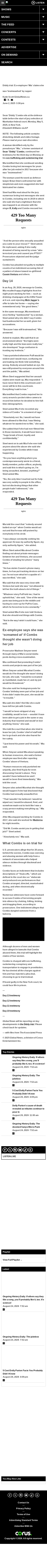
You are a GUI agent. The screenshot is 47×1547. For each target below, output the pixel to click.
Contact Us (23, 1503)
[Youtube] (20, 1149)
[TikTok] (25, 1149)
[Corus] (23, 1534)
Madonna (38, 820)
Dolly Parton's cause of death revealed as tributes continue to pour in (28, 1108)
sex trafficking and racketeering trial (24, 158)
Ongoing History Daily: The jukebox (21, 1337)
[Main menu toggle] (2, 2)
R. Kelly (13, 208)
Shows (6, 9)
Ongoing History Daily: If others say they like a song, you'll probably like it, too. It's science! (28, 1060)
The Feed (7, 24)
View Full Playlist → (12, 1260)
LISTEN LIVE (9, 1156)
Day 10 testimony (11, 1011)
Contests (8, 39)
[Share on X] (8, 100)
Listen (40, 2)
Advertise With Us (23, 1526)
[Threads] (30, 1149)
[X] (10, 1149)
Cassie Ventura (10, 274)
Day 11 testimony (11, 1006)
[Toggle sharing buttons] (13, 1070)
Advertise (8, 47)
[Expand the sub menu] (43, 9)
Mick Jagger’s (32, 300)
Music (5, 17)
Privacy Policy (23, 1508)
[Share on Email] (12, 100)
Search (6, 62)
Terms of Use (23, 1514)
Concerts (8, 32)
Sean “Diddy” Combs (13, 151)
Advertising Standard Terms (23, 1520)
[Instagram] (15, 1149)
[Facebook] (5, 1149)
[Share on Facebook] (5, 100)
